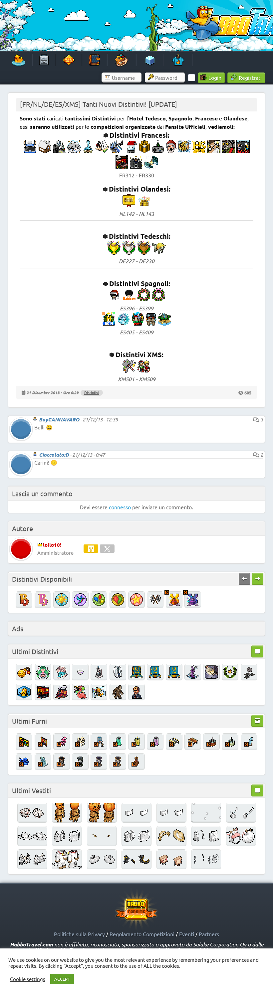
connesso (120, 506)
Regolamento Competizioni (142, 933)
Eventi (186, 933)
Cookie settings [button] (27, 979)
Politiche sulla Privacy (79, 933)
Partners (209, 933)
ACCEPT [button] (62, 979)
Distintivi (91, 392)
